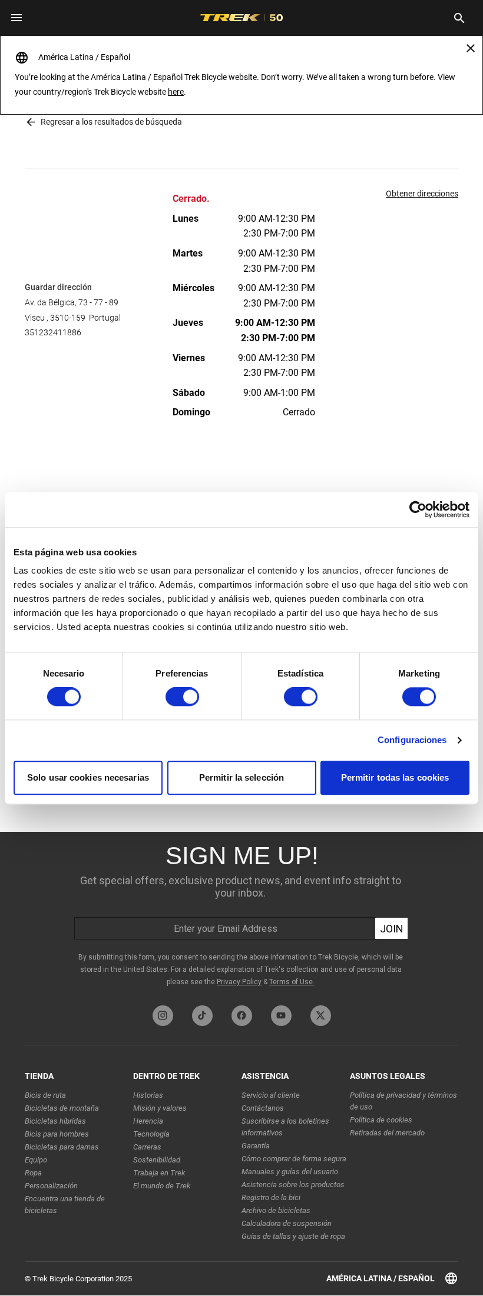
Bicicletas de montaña (62, 1108)
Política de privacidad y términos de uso (403, 1101)
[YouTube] (281, 1015)
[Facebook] (241, 1015)
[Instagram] (163, 1015)
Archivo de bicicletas (276, 1210)
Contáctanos (263, 1108)
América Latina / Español (380, 1278)
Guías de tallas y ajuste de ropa (293, 1236)
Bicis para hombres (57, 1134)
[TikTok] (202, 1015)
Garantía (256, 1145)
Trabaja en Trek (159, 1172)
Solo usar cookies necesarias (88, 777)
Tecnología (151, 1134)
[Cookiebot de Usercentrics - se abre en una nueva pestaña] (417, 509)
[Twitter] (320, 1015)
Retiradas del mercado (387, 1132)
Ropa (33, 1172)
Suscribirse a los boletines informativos (285, 1127)
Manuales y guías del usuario (290, 1171)
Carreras (147, 1146)
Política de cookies (381, 1119)
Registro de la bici (271, 1197)
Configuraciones (412, 740)
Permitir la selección (241, 777)
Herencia (148, 1121)
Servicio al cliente (271, 1095)
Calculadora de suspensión (287, 1223)
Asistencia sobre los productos (293, 1184)
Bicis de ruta (45, 1095)
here (176, 91)
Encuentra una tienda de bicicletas (65, 1204)
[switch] (182, 697)
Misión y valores (160, 1108)
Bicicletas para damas (62, 1146)
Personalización (51, 1185)
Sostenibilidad (156, 1159)
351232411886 (53, 332)
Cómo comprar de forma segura (294, 1158)
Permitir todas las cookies (395, 777)
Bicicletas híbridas (55, 1121)
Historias (148, 1095)
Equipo (36, 1159)
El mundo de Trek (161, 1185)
